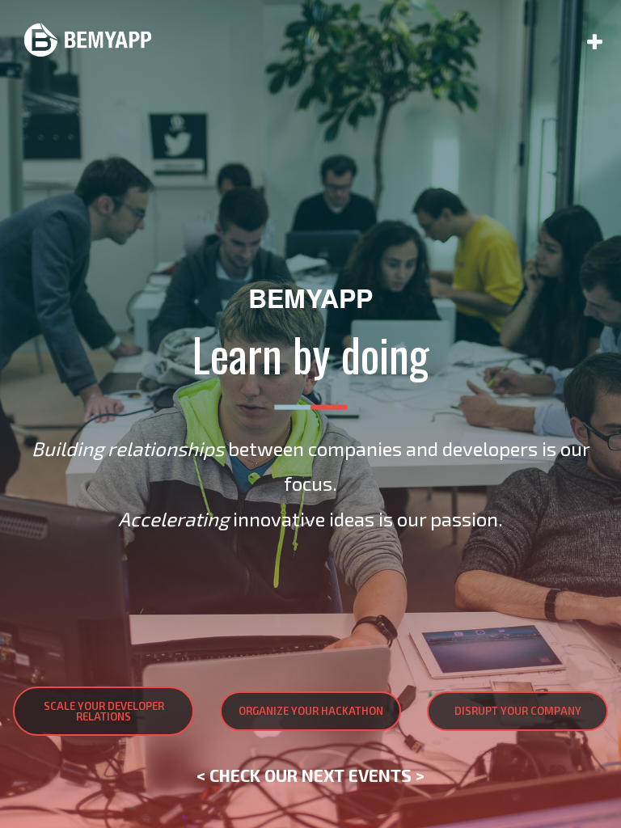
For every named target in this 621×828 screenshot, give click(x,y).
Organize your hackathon (311, 710)
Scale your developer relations (104, 711)
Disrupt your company (517, 710)
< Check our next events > (310, 775)
